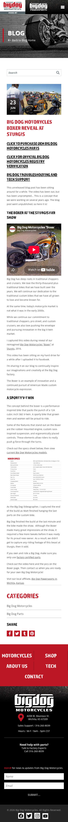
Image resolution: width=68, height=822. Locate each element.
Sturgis (11, 348)
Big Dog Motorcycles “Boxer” (35, 344)
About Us (16, 666)
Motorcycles (17, 655)
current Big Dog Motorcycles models (27, 452)
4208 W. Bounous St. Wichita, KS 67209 (38, 717)
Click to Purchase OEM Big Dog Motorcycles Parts (32, 145)
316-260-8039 (36, 751)
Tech (51, 666)
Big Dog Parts (15, 614)
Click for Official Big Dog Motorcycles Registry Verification (28, 161)
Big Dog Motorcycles (19, 606)
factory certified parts (28, 557)
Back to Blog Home (23, 40)
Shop (51, 655)
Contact (34, 676)
